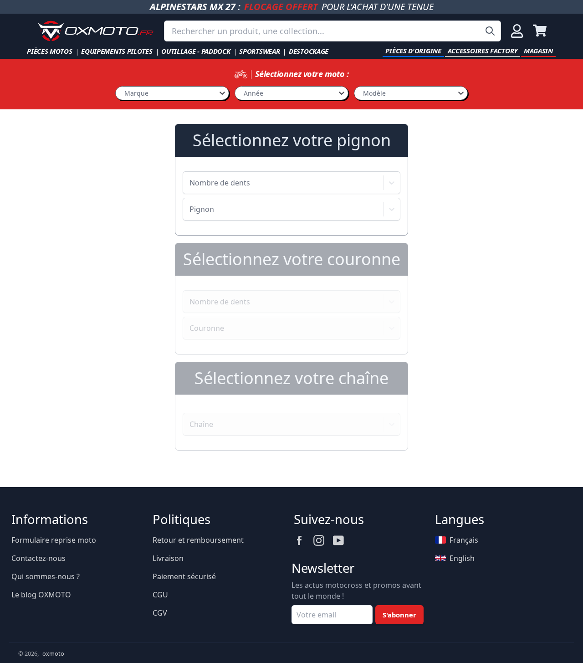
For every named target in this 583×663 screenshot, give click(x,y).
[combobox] (332, 31)
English (462, 558)
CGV (160, 613)
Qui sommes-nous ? (45, 576)
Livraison (168, 558)
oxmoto (53, 653)
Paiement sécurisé (184, 576)
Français (464, 540)
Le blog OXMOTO (41, 595)
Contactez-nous (38, 558)
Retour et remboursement (198, 540)
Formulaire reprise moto (53, 540)
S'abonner (399, 614)
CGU (160, 595)
